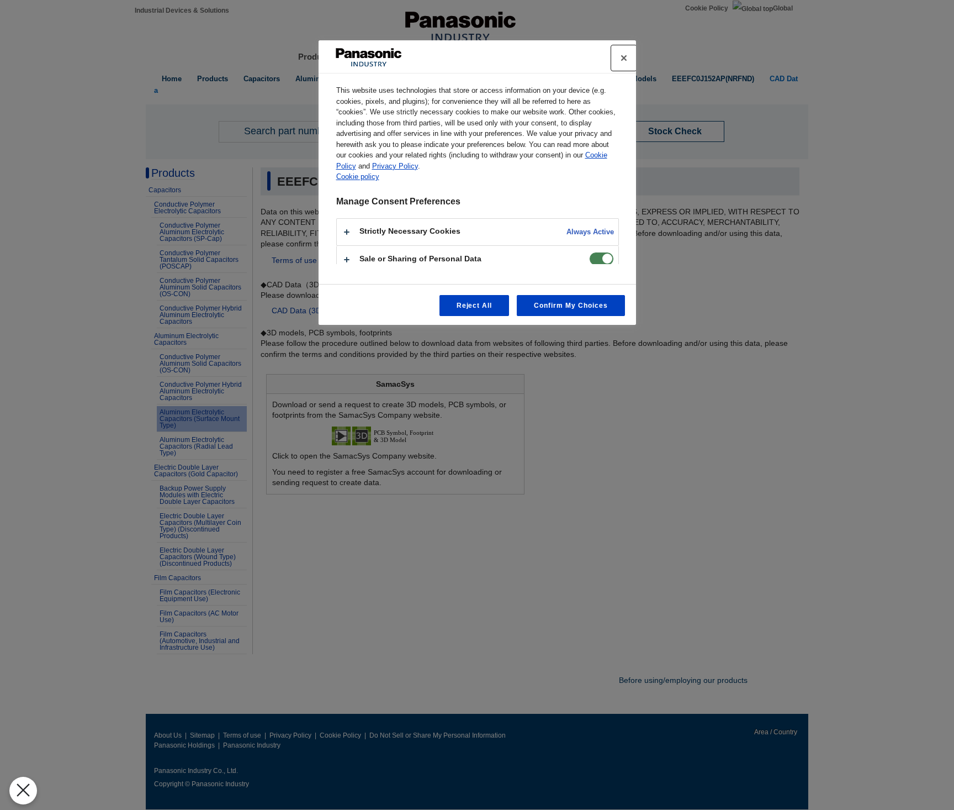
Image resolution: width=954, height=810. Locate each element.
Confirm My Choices (570, 305)
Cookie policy (357, 176)
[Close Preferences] (23, 790)
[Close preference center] (624, 58)
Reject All (474, 305)
